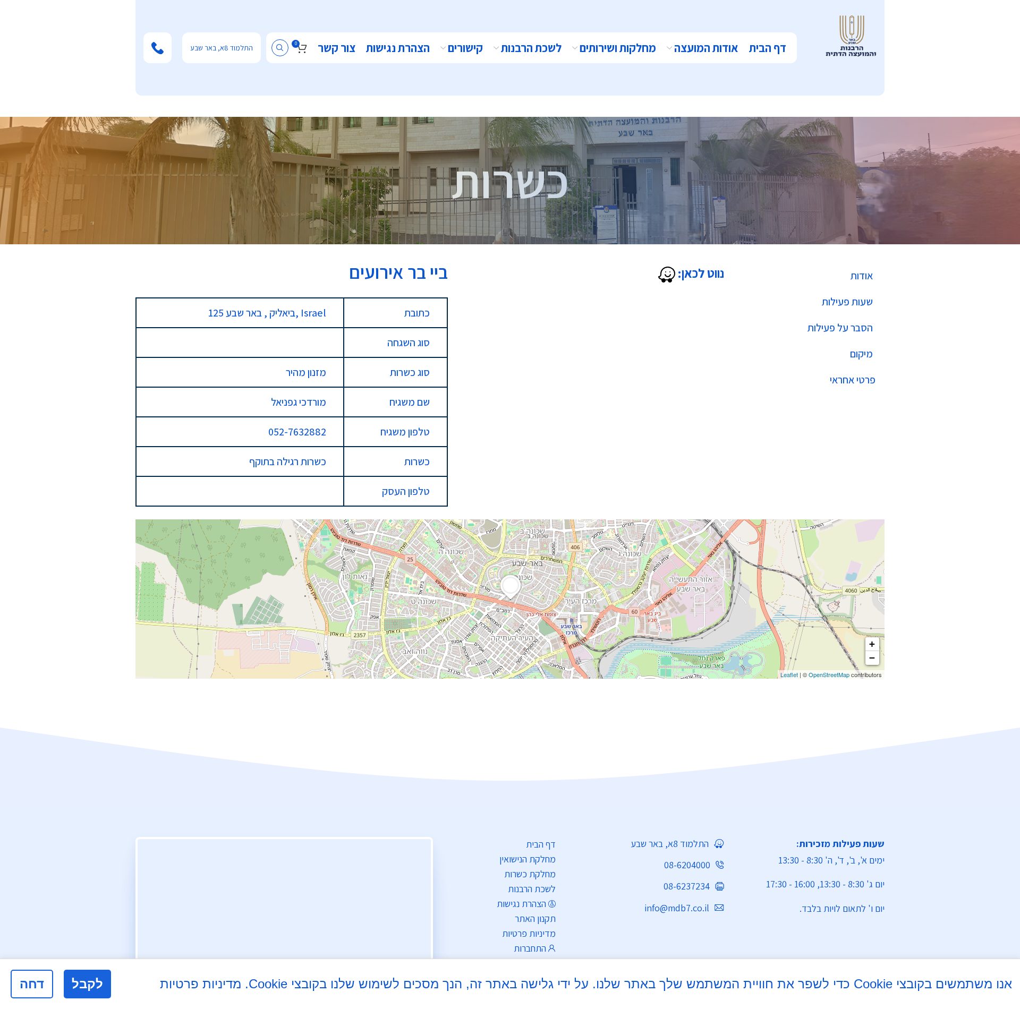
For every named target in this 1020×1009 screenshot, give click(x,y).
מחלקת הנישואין (527, 859)
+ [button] (872, 643)
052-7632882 (297, 432)
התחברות (530, 948)
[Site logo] (851, 35)
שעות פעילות (847, 302)
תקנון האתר (535, 918)
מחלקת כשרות (530, 874)
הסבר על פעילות (840, 328)
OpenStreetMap (829, 674)
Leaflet (789, 674)
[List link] (648, 843)
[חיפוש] (279, 47)
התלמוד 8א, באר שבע (221, 48)
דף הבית (541, 844)
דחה (32, 984)
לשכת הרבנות (532, 889)
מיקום (861, 354)
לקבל (87, 984)
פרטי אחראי (853, 380)
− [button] (872, 657)
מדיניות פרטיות (529, 933)
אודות (862, 276)
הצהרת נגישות (521, 903)
